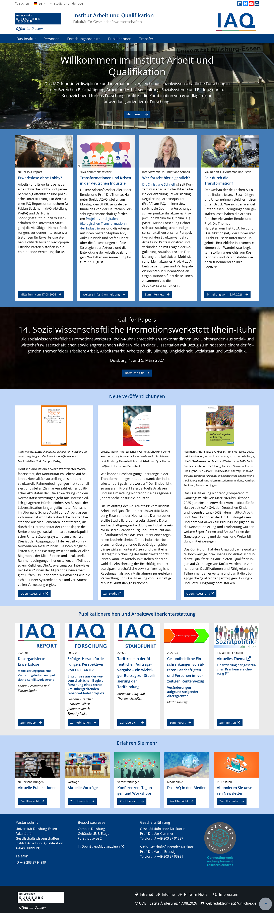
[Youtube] (251, 3)
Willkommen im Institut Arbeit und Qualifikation (137, 65)
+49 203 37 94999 (33, 862)
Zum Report (28, 722)
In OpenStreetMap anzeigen (99, 846)
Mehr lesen (134, 114)
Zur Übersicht (129, 722)
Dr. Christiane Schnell (158, 184)
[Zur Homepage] (38, 22)
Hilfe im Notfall (197, 894)
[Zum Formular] (236, 764)
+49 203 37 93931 (170, 856)
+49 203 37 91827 (170, 838)
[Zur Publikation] (87, 635)
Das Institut (26, 38)
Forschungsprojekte (83, 38)
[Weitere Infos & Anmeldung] (106, 151)
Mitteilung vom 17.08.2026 (38, 294)
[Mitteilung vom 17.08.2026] (44, 151)
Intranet (146, 894)
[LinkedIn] (239, 3)
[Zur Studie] (137, 425)
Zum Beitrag (227, 722)
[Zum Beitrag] (236, 635)
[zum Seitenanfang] (265, 904)
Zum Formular (228, 801)
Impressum (228, 894)
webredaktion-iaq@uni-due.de (230, 903)
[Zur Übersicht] (137, 635)
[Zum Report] (37, 635)
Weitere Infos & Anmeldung (101, 294)
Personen (52, 38)
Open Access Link (32, 593)
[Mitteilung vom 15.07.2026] (230, 151)
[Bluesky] (245, 3)
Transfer (146, 38)
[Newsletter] (257, 3)
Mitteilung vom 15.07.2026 (225, 294)
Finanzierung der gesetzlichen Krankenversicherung (236, 669)
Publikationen (119, 38)
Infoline (168, 894)
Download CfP (134, 373)
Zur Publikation (80, 722)
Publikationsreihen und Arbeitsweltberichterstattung (137, 614)
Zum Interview (154, 294)
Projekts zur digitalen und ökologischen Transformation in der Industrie (104, 223)
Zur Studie (110, 593)
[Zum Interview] (168, 151)
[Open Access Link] (54, 425)
